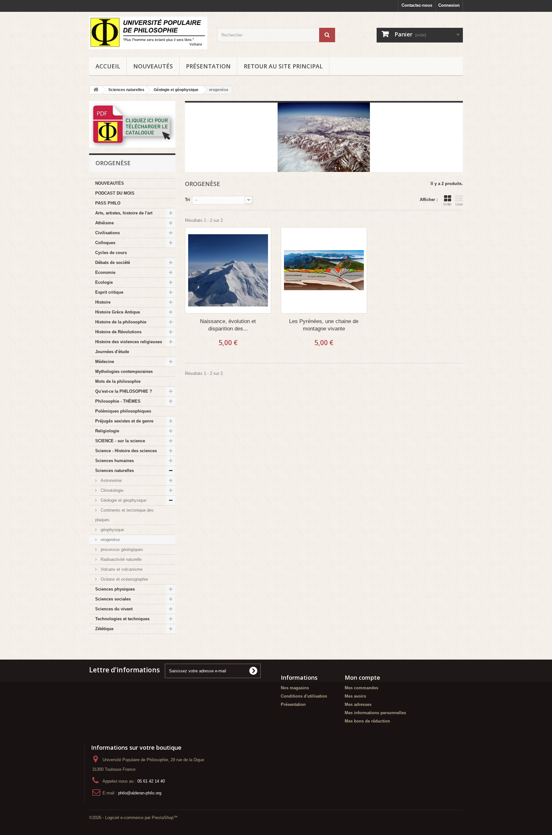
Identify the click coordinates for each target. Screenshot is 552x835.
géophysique (111, 529)
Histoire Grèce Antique (117, 312)
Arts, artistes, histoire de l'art (123, 213)
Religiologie (107, 431)
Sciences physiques (115, 589)
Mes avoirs (355, 696)
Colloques (105, 242)
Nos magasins (295, 687)
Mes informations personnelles (375, 712)
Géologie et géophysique (122, 500)
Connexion (449, 5)
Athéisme (104, 222)
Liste (459, 204)
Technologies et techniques (122, 618)
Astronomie (110, 480)
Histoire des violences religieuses (128, 341)
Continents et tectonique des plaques (124, 515)
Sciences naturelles (114, 470)
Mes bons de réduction (367, 721)
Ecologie (104, 282)
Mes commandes (361, 687)
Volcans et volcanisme (120, 569)
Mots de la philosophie (118, 381)
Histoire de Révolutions (118, 331)
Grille (447, 204)
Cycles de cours (111, 252)
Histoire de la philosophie (120, 322)
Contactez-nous (417, 5)
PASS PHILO (107, 203)
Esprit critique (109, 292)
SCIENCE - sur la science (120, 440)
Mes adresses (358, 704)
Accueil (108, 66)
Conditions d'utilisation (304, 696)
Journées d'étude (112, 351)
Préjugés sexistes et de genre (124, 421)
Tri (187, 199)
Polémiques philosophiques (123, 411)
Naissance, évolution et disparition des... (228, 325)
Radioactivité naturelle (120, 559)
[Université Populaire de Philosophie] (148, 33)
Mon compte (362, 677)
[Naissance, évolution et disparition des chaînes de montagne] (228, 270)
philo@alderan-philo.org (139, 793)
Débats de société (112, 262)
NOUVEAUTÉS (153, 66)
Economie (105, 272)
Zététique (104, 628)
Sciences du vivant (114, 609)
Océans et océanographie (123, 579)
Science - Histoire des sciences (126, 450)
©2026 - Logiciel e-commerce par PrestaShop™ (133, 817)
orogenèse (109, 539)
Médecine (104, 361)
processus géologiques (121, 549)
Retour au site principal (283, 66)
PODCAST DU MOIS (114, 193)
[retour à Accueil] (96, 90)
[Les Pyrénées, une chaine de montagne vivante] (324, 270)
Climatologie (111, 490)
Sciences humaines (114, 460)
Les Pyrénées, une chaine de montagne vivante (323, 325)
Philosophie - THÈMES (118, 401)
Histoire (103, 302)
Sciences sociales (113, 599)
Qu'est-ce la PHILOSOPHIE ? (123, 391)
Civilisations (107, 232)
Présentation (208, 66)
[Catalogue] (132, 124)
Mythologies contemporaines (124, 371)
